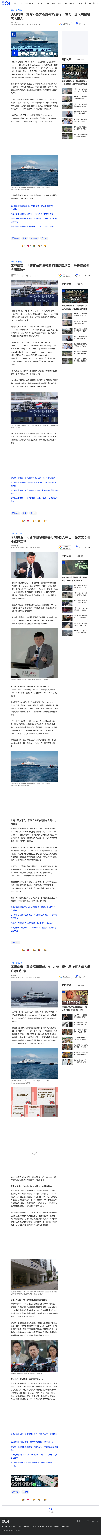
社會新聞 (19, 963)
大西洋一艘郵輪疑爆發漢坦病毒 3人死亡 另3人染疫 (32, 226)
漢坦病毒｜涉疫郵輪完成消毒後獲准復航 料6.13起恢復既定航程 (33, 484)
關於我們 (12, 1525)
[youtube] (88, 1519)
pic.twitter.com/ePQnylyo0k (44, 358)
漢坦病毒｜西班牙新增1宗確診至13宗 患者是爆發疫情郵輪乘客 (34, 492)
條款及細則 (65, 1525)
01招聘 (19, 1525)
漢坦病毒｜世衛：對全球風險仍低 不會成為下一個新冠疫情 (34, 1411)
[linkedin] (93, 1519)
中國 (66, 3)
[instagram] (83, 1519)
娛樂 (20, 3)
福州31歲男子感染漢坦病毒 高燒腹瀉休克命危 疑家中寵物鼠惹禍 (34, 220)
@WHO (34, 355)
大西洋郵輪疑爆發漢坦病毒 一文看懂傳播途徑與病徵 (32, 214)
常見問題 (41, 1525)
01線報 (4, 1525)
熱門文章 (66, 59)
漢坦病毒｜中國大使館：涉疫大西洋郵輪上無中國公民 (32, 1418)
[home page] (6, 3)
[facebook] (78, 1519)
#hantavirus (15, 346)
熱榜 (53, 3)
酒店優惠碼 (29, 3)
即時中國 (19, 533)
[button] (80, 24)
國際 (60, 3)
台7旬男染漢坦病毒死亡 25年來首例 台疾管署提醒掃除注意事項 (33, 929)
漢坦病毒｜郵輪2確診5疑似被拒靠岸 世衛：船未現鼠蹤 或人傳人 (34, 207)
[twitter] (97, 1519)
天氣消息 (39, 3)
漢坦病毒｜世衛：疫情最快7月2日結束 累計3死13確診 (33, 478)
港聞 (14, 3)
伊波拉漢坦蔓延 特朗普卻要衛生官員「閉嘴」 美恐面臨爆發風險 (34, 499)
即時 (47, 3)
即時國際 (19, 10)
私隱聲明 (56, 1525)
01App (34, 1525)
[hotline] (34, 1457)
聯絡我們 (49, 1525)
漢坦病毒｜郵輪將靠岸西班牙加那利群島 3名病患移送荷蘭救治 (34, 1423)
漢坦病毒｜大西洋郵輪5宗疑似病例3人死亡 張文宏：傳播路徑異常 (34, 1431)
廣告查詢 (26, 1525)
